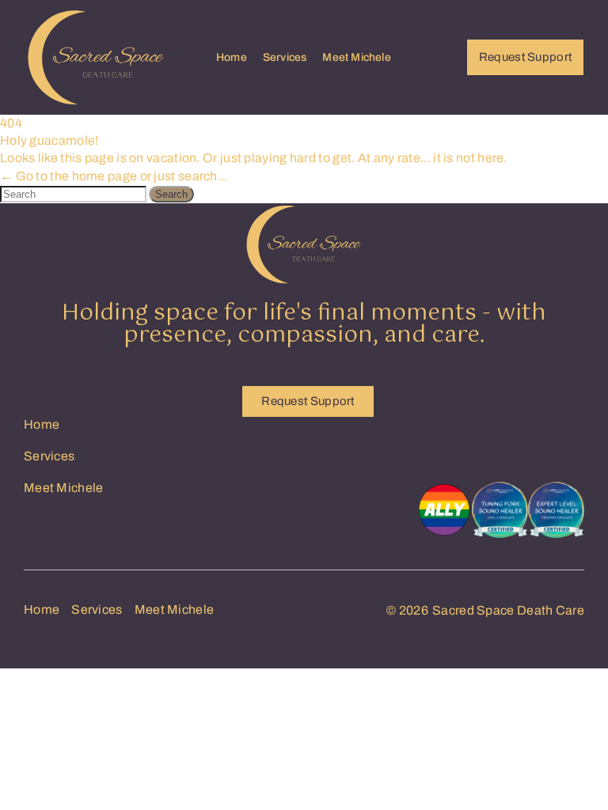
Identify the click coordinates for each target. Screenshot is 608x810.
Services (285, 57)
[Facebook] (542, 427)
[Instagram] (490, 427)
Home (231, 57)
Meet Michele (356, 57)
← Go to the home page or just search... (114, 176)
